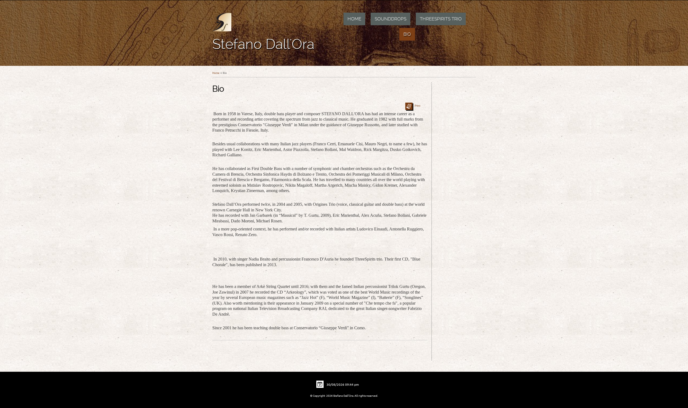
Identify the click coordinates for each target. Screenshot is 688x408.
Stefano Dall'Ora (263, 44)
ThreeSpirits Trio (441, 18)
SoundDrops (390, 18)
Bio (407, 34)
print (417, 105)
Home (354, 18)
